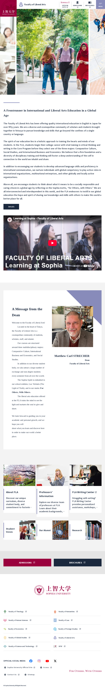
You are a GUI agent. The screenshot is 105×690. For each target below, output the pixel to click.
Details (11, 206)
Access (46, 667)
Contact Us (12, 674)
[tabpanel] (52, 52)
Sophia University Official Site (19, 667)
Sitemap (31, 674)
